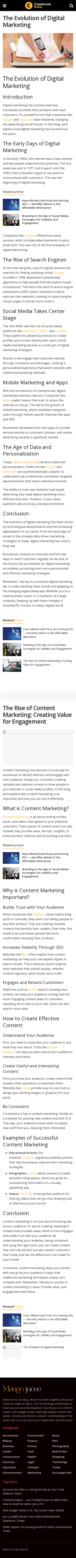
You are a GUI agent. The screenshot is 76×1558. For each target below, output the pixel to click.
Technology (59, 1462)
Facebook (26, 119)
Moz (25, 954)
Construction (11, 1456)
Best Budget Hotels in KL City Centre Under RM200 (33, 1510)
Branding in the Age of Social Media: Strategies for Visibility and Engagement (45, 219)
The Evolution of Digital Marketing (43, 1347)
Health (31, 1456)
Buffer (32, 990)
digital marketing (25, 462)
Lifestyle (33, 1467)
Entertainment (12, 1472)
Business (8, 1446)
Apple (7, 400)
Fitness (32, 1446)
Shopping (58, 1456)
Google (8, 119)
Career (7, 1451)
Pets (55, 1441)
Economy (9, 1462)
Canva (26, 1088)
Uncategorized (61, 1472)
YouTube (26, 1194)
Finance (32, 1441)
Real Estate (59, 1451)
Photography (60, 1446)
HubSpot (39, 914)
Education (9, 1467)
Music (56, 1435)
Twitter (42, 331)
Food (30, 1451)
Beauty (7, 1441)
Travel (56, 1467)
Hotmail (30, 236)
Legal (30, 1462)
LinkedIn (61, 331)
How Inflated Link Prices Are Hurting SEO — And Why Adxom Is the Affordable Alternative (45, 204)
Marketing (34, 1472)
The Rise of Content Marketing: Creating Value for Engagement (47, 662)
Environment (35, 1435)
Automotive (10, 1435)
